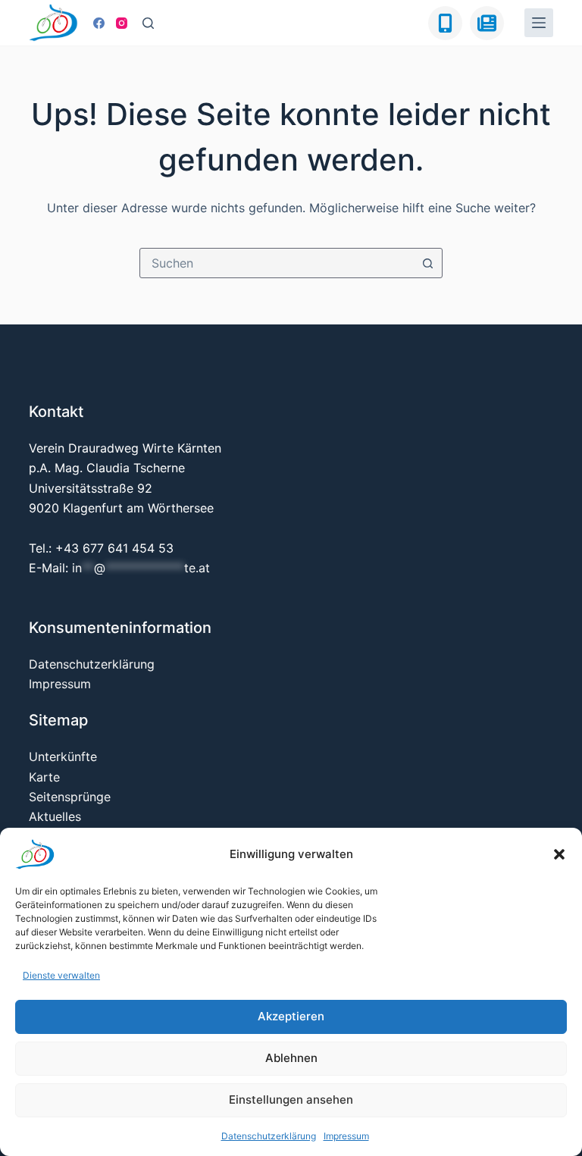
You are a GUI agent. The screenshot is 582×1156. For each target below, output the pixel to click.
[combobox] (276, 263)
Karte (44, 777)
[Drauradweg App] (445, 23)
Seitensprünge (70, 796)
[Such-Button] (427, 263)
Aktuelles (55, 816)
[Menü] (538, 22)
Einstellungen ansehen (291, 1099)
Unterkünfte (63, 756)
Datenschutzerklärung (268, 1136)
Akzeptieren (291, 1016)
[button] (559, 854)
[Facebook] (99, 23)
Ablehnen (291, 1058)
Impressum (346, 1136)
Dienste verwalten (61, 975)
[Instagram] (121, 23)
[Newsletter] (487, 23)
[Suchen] (148, 23)
